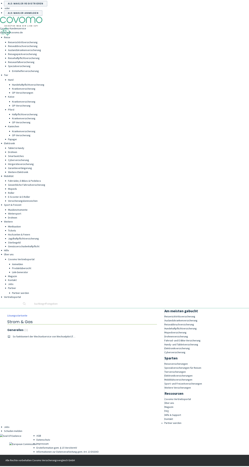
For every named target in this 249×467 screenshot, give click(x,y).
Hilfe (6, 250)
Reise (7, 37)
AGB (38, 435)
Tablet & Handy (16, 148)
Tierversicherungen (175, 371)
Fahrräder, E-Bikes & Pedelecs (24, 180)
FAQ (166, 411)
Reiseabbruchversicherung (23, 46)
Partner (12, 288)
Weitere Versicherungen (177, 387)
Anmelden (17, 264)
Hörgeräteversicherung (21, 164)
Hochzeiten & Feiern (19, 234)
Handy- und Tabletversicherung (181, 344)
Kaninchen (13, 126)
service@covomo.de (11, 32)
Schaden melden (13, 431)
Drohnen (12, 152)
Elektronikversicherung (177, 348)
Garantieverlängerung (20, 168)
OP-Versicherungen (22, 92)
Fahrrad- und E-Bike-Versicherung (182, 340)
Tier (6, 75)
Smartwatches (16, 156)
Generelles (17, 330)
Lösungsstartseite (17, 315)
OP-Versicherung (21, 105)
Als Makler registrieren (25, 3)
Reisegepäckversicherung (22, 54)
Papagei (12, 139)
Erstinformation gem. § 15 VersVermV (56, 447)
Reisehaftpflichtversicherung (24, 58)
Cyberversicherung (18, 160)
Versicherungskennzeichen (23, 200)
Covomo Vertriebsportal (21, 259)
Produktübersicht (21, 268)
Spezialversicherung (19, 66)
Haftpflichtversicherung (25, 114)
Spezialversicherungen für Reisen (182, 367)
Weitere (8, 221)
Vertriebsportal (12, 297)
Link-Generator (20, 272)
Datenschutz (43, 439)
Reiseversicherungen (176, 363)
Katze (11, 96)
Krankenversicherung (23, 88)
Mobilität (8, 176)
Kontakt (12, 280)
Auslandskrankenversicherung (24, 50)
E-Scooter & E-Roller (19, 196)
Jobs (10, 284)
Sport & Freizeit (12, 204)
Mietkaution (14, 226)
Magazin (12, 276)
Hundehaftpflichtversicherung (28, 84)
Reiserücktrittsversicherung (179, 316)
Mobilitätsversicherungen (178, 379)
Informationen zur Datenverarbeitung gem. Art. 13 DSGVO (67, 451)
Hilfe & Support (172, 415)
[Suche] (24, 304)
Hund (10, 79)
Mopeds (12, 188)
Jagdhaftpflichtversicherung (23, 238)
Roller (11, 192)
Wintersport (14, 213)
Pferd (11, 109)
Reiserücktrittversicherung (23, 42)
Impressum (42, 443)
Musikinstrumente (18, 209)
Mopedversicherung (175, 332)
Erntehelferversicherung (25, 71)
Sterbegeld (14, 242)
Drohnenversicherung (176, 336)
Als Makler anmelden (23, 13)
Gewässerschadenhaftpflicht (23, 246)
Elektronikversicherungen (178, 375)
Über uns (9, 254)
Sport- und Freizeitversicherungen (183, 383)
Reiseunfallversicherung (21, 62)
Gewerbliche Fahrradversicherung (26, 184)
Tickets (12, 230)
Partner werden (20, 293)
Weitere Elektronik (18, 172)
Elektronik (9, 143)
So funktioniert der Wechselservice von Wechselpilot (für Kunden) (49, 336)
